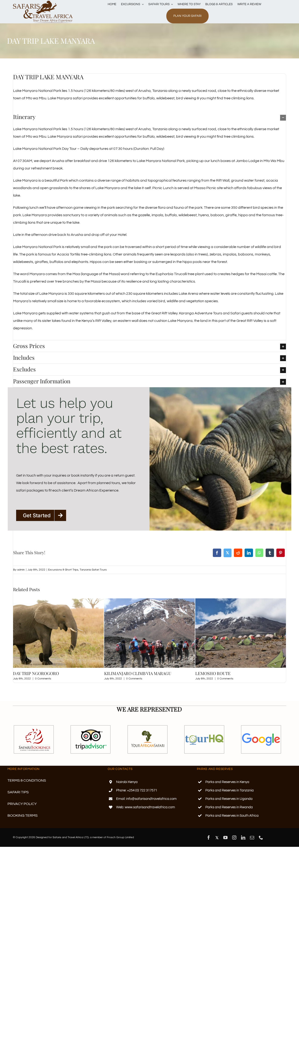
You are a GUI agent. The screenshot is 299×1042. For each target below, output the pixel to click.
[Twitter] (227, 552)
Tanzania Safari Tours (93, 569)
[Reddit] (238, 552)
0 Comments (43, 678)
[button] (149, 117)
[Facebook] (217, 552)
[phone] (261, 842)
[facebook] (208, 842)
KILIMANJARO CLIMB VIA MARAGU (46, 673)
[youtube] (225, 842)
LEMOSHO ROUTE (121, 673)
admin (21, 569)
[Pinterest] (280, 552)
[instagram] (234, 842)
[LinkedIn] (248, 552)
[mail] (252, 842)
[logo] (43, 2)
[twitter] (217, 842)
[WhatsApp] (259, 552)
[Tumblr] (269, 552)
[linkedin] (243, 842)
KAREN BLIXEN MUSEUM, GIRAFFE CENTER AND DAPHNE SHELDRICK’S (237, 676)
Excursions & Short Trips (63, 569)
